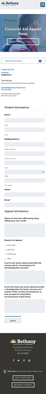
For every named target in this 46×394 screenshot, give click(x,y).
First (6, 125)
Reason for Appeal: (14, 240)
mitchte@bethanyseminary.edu (13, 87)
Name (8, 115)
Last (6, 135)
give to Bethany (23, 378)
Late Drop (11, 250)
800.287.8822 (23, 353)
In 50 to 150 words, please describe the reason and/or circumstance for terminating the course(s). (22, 265)
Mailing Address (11, 139)
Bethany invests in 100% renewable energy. (24, 371)
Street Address (10, 149)
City (6, 168)
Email (7, 200)
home (12, 42)
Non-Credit (11, 245)
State (6, 176)
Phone (7, 189)
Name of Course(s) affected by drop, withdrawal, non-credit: (21, 219)
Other (9, 259)
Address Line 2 (10, 158)
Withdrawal (11, 254)
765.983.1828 (6, 89)
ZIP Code (8, 185)
